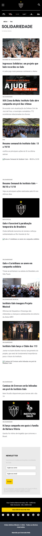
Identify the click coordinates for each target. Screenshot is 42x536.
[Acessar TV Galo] (17, 14)
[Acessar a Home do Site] (21, 4)
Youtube (18, 515)
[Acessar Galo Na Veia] (10, 14)
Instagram (8, 515)
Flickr (28, 515)
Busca (39, 4)
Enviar (9, 481)
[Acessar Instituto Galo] (24, 14)
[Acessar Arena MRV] (3, 14)
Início (5, 21)
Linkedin (33, 515)
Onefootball (38, 515)
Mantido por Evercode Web (21, 533)
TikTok (13, 515)
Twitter (3, 515)
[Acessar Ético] (38, 14)
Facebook (23, 515)
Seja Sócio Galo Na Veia (21, 510)
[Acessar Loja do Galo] (31, 14)
